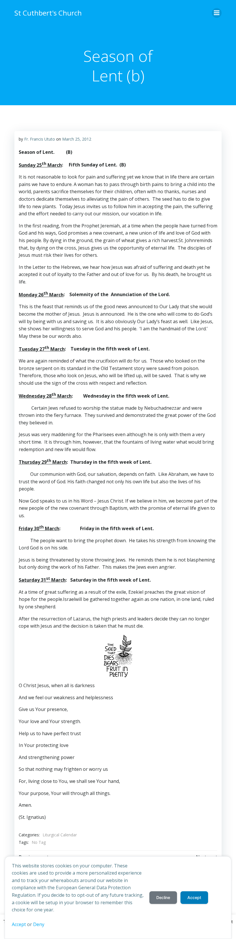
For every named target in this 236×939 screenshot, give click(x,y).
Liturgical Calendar (60, 835)
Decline (163, 897)
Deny (38, 924)
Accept (19, 924)
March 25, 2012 (76, 139)
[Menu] (217, 13)
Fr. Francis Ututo (39, 139)
